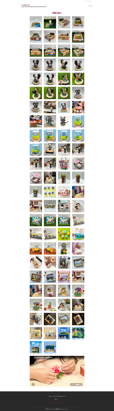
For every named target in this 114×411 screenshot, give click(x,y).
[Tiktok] (91, 1)
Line (58, 399)
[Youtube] (89, 1)
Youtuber (60, 402)
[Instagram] (87, 1)
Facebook (54, 402)
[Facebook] (85, 1)
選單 (92, 6)
